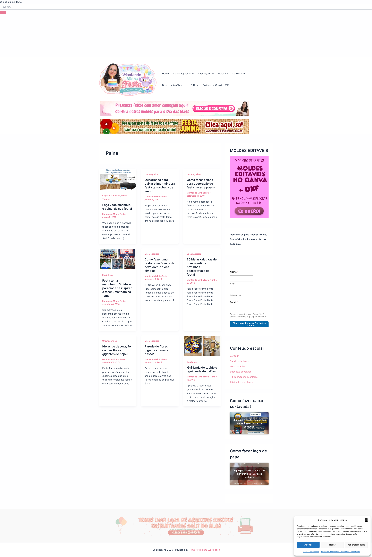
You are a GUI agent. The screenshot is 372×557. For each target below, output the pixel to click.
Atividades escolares (241, 382)
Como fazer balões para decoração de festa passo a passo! (201, 183)
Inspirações (204, 73)
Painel (124, 195)
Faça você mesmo (111, 195)
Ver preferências (356, 544)
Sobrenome (235, 295)
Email (234, 302)
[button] (366, 520)
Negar (332, 544)
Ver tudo (234, 355)
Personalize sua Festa (230, 73)
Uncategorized (152, 174)
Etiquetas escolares (240, 371)
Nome (233, 283)
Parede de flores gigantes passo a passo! (156, 350)
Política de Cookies (311, 552)
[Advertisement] (186, 35)
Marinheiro (107, 275)
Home (165, 73)
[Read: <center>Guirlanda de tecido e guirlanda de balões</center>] (202, 345)
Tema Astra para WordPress (204, 549)
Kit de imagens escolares (243, 376)
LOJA (192, 85)
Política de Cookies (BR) (216, 85)
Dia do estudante (239, 361)
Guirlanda (192, 362)
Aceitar (308, 544)
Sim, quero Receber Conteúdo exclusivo (249, 324)
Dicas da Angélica (172, 85)
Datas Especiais (182, 73)
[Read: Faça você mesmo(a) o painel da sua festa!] (117, 179)
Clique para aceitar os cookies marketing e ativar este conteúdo (249, 423)
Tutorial (106, 199)
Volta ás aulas (237, 366)
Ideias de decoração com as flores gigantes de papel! (116, 350)
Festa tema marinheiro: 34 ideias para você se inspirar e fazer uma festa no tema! (117, 288)
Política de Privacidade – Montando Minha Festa (340, 552)
